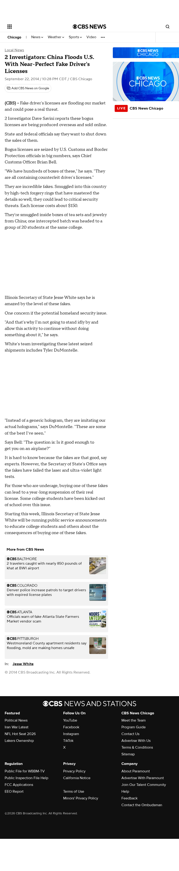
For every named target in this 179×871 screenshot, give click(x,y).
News (36, 37)
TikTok (68, 741)
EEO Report (14, 791)
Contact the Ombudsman (141, 805)
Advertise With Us (136, 741)
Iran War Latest (16, 727)
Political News (16, 720)
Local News (14, 50)
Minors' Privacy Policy (80, 798)
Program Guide (133, 727)
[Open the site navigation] (34, 26)
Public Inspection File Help (26, 778)
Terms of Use (73, 791)
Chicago (14, 37)
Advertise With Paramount (142, 778)
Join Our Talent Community (143, 785)
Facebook (71, 727)
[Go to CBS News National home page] (89, 26)
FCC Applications (19, 785)
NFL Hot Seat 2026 (20, 734)
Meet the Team (133, 720)
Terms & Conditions (137, 747)
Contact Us (130, 734)
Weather (55, 37)
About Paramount (135, 771)
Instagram (71, 734)
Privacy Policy (74, 771)
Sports (74, 37)
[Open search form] (167, 26)
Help (125, 791)
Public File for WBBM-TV (25, 771)
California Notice (76, 778)
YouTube (70, 720)
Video (91, 37)
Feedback (129, 798)
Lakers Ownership (19, 741)
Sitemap (128, 754)
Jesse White (23, 664)
